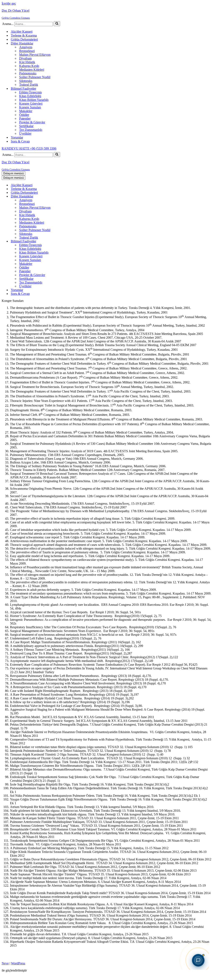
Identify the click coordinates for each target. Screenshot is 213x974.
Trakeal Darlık (28, 84)
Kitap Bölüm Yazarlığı (33, 100)
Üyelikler (25, 133)
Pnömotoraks (27, 73)
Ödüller (24, 114)
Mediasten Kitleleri (31, 69)
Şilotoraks (25, 81)
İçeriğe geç (9, 3)
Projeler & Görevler (32, 122)
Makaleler (25, 111)
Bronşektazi (27, 51)
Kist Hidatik (27, 62)
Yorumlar (17, 137)
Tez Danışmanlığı (30, 129)
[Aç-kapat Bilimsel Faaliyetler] (74, 241)
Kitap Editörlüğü (30, 96)
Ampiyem (25, 47)
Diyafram (25, 58)
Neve (5, 963)
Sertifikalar (26, 126)
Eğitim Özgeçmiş (30, 92)
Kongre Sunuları (30, 107)
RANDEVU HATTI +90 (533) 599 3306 (29, 148)
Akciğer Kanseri (21, 31)
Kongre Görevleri (30, 103)
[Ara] (57, 23)
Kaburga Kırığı (29, 66)
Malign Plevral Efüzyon (35, 54)
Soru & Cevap (20, 141)
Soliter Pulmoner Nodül (34, 77)
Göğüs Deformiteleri (24, 39)
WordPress (18, 963)
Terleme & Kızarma (24, 35)
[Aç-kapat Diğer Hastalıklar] (74, 196)
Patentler (25, 118)
